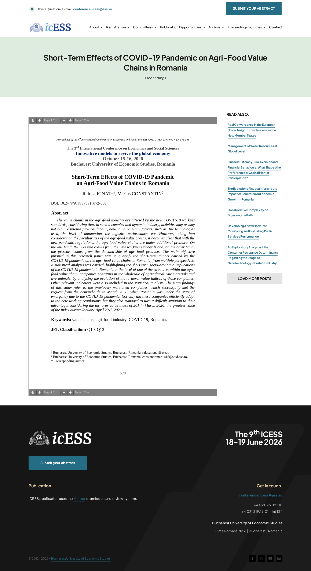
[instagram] (261, 558)
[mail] (279, 558)
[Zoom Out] (64, 120)
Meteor (79, 498)
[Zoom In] (70, 120)
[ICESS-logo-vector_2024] (60, 432)
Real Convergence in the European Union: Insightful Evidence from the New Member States (252, 130)
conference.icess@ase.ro (261, 495)
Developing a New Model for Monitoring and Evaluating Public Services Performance (250, 231)
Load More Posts (254, 278)
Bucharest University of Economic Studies (80, 558)
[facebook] (252, 558)
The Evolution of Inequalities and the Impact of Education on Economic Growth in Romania (252, 194)
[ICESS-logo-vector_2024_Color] (50, 24)
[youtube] (270, 558)
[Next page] (39, 120)
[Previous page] (33, 120)
